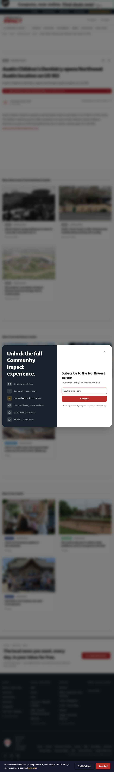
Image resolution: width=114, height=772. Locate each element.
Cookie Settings (84, 766)
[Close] (104, 351)
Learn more (32, 768)
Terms (92, 406)
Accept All (103, 766)
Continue (84, 399)
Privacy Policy (101, 406)
